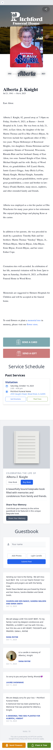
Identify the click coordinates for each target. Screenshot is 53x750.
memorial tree (34, 320)
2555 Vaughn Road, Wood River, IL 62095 (27, 394)
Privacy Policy (19, 739)
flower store (32, 324)
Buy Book (27, 482)
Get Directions (16, 399)
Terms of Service (33, 739)
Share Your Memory (16, 518)
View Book (12, 482)
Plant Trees (37, 399)
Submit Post (26, 561)
